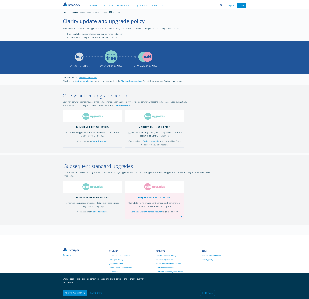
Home (65, 12)
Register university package (166, 255)
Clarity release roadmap (132, 81)
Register (231, 5)
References (113, 272)
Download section (122, 105)
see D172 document (88, 77)
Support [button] (107, 5)
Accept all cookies (75, 293)
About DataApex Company (119, 255)
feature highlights (83, 81)
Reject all (207, 293)
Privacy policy (207, 259)
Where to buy (157, 5)
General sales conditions (211, 255)
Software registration (164, 259)
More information (70, 282)
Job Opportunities (116, 263)
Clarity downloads (99, 141)
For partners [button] (139, 5)
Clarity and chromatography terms (169, 272)
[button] (113, 12)
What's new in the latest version (168, 263)
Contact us (67, 255)
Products (74, 12)
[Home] (72, 4)
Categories (96, 293)
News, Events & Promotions (120, 268)
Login (241, 5)
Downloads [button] (122, 5)
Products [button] (93, 5)
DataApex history (116, 259)
